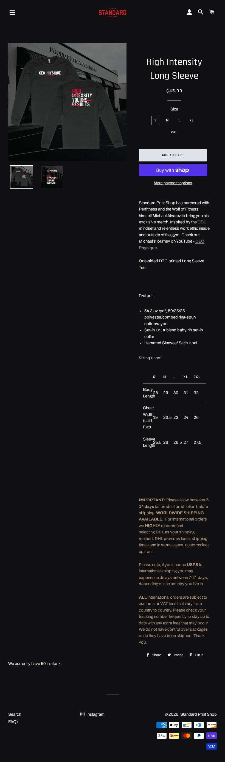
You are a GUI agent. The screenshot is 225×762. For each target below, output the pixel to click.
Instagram (95, 714)
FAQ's (13, 722)
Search (14, 714)
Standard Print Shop (198, 714)
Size (174, 109)
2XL (174, 132)
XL (192, 120)
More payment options (173, 183)
